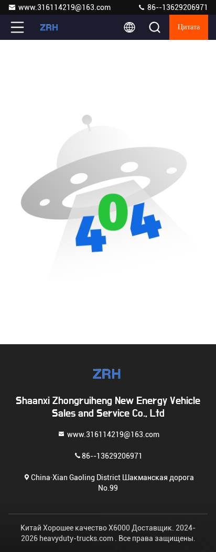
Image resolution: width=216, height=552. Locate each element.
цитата (189, 27)
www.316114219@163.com (64, 7)
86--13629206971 (177, 7)
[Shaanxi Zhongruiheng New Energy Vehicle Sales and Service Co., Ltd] (52, 27)
